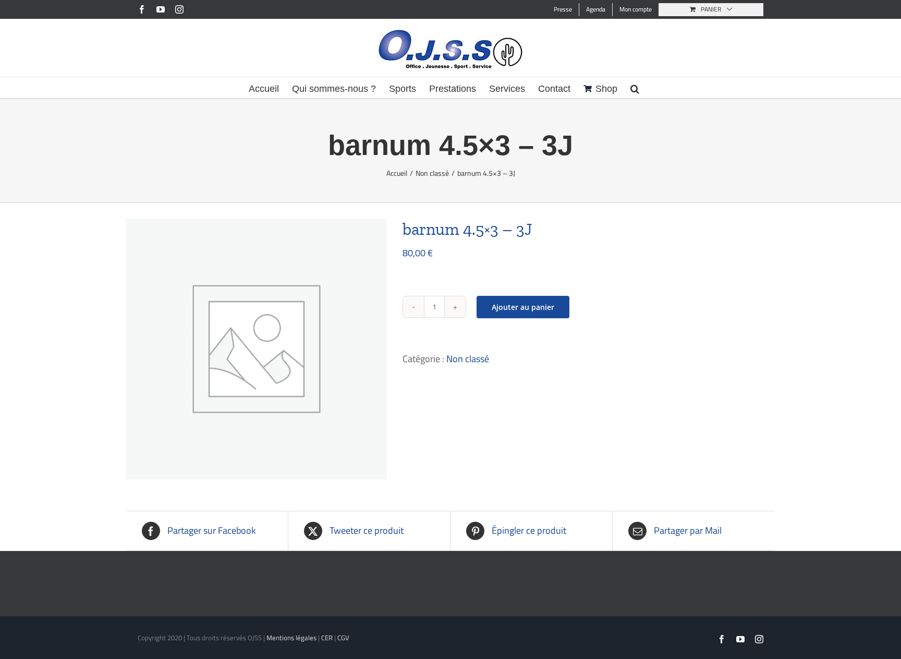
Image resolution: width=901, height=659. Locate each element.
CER (327, 637)
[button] (634, 87)
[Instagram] (179, 9)
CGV (343, 637)
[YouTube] (160, 9)
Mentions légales (291, 637)
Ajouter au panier (523, 307)
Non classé (467, 358)
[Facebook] (142, 9)
